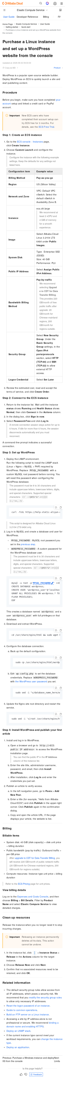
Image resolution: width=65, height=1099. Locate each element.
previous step (28, 544)
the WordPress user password (31, 681)
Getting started (12, 27)
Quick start (25, 27)
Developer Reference (27, 17)
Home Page (8, 24)
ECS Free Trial (46, 126)
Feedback (37, 1074)
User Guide (9, 17)
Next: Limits (57, 1059)
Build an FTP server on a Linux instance (27, 1014)
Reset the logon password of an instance (28, 1005)
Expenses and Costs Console (32, 896)
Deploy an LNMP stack (18, 1030)
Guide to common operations (21, 1010)
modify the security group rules (45, 997)
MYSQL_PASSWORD (42, 583)
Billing (46, 17)
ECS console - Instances (30, 141)
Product (57, 67)
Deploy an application (17, 1047)
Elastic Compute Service (26, 24)
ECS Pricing (24, 883)
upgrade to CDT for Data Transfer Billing (35, 857)
